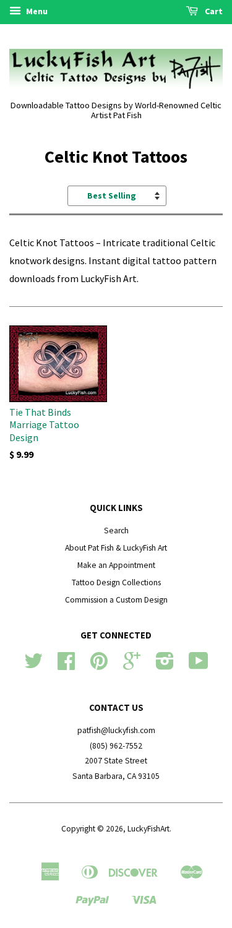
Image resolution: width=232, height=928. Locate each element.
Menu (36, 11)
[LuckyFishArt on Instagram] (164, 665)
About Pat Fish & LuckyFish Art (116, 548)
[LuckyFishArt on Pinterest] (99, 665)
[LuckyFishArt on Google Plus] (131, 665)
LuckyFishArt (148, 828)
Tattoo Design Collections (116, 582)
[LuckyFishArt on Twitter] (33, 665)
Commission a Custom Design (116, 600)
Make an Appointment (116, 565)
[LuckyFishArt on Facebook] (66, 665)
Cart (213, 11)
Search (116, 530)
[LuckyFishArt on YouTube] (198, 665)
